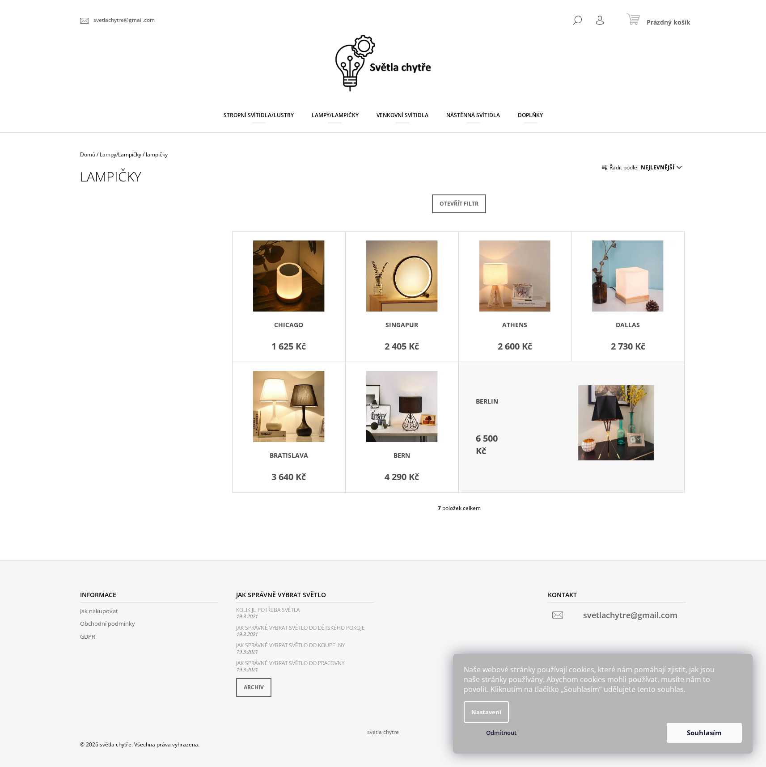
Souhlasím (704, 732)
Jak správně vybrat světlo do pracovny (290, 663)
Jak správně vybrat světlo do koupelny (290, 645)
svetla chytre (383, 732)
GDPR (87, 636)
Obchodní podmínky (107, 624)
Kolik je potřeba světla (268, 610)
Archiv (254, 687)
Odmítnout (501, 733)
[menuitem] (259, 115)
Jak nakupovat (99, 611)
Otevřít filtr (459, 203)
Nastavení (486, 712)
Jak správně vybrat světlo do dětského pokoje (300, 628)
